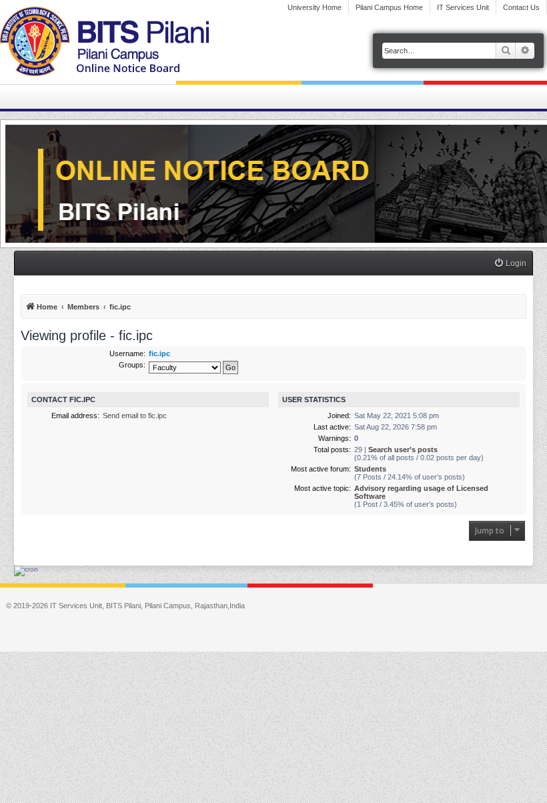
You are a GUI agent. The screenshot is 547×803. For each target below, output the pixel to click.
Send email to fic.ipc (135, 416)
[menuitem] (510, 264)
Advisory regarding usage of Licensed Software (421, 492)
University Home (315, 7)
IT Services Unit (463, 7)
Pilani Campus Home (389, 7)
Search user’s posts (403, 450)
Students (370, 469)
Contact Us (521, 7)
